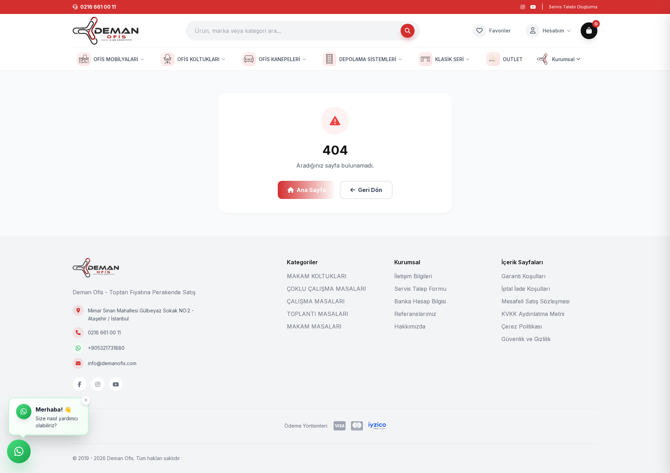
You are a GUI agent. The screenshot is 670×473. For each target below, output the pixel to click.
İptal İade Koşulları (525, 288)
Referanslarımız (415, 313)
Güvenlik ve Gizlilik (526, 338)
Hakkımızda (409, 326)
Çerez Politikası (521, 326)
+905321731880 (106, 348)
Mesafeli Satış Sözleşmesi (535, 301)
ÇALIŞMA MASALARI (316, 301)
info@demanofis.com (112, 363)
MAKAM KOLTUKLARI (317, 276)
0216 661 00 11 (104, 332)
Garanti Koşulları (523, 276)
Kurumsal (563, 59)
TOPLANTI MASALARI (317, 313)
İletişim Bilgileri (413, 276)
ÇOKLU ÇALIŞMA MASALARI (326, 288)
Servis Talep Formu (420, 288)
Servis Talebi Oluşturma (573, 6)
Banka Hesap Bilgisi (420, 301)
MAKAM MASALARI (314, 326)
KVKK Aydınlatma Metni (532, 313)
